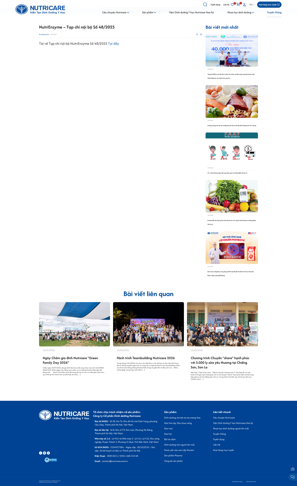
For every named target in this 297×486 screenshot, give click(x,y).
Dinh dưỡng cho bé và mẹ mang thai (182, 417)
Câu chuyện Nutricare (114, 12)
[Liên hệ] (292, 469)
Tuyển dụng (215, 4)
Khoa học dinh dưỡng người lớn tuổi (231, 428)
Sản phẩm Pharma (173, 455)
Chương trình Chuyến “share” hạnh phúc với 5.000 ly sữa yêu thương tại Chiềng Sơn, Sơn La (220, 362)
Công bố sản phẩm (173, 461)
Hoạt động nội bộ (44, 34)
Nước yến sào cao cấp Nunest (179, 450)
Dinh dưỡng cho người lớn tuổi (179, 444)
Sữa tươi (168, 428)
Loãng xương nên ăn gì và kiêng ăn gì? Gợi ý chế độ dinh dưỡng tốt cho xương (231, 125)
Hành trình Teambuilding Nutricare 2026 (146, 357)
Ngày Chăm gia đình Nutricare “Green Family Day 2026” (70, 360)
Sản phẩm (147, 12)
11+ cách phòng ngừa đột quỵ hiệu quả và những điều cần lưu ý (227, 173)
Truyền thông (274, 12)
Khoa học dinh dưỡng (239, 12)
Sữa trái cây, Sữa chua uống (178, 423)
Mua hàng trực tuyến (223, 450)
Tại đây (113, 43)
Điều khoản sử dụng (237, 481)
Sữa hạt (168, 434)
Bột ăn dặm (170, 439)
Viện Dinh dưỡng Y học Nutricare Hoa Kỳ (191, 12)
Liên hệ (226, 4)
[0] (232, 4)
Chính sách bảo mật (251, 481)
